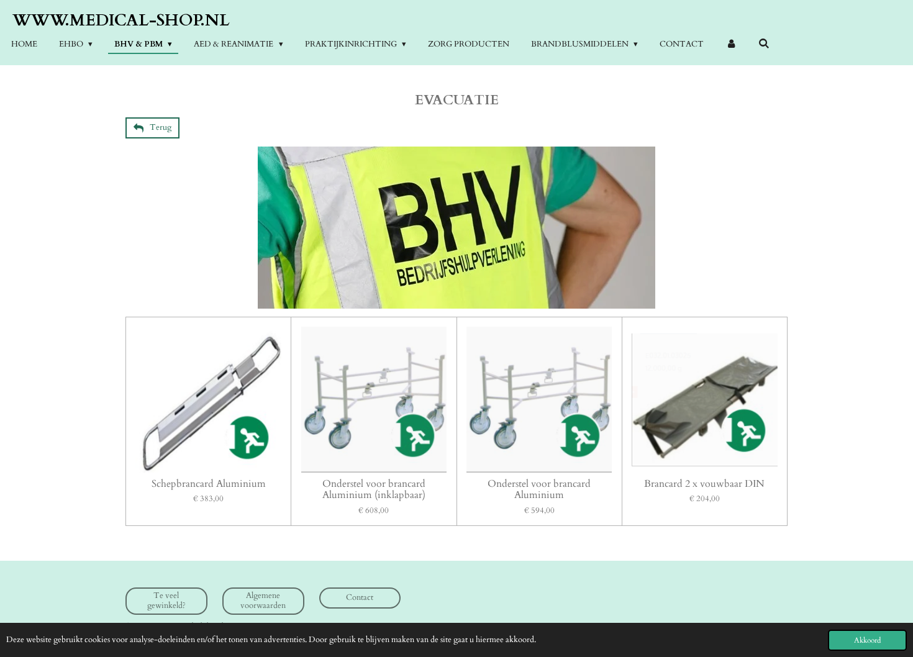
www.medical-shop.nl (121, 20)
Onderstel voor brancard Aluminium (539, 490)
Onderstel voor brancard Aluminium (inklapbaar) (373, 490)
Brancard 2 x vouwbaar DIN (704, 484)
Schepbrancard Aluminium (209, 484)
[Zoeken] (764, 44)
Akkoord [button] (867, 640)
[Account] (731, 44)
